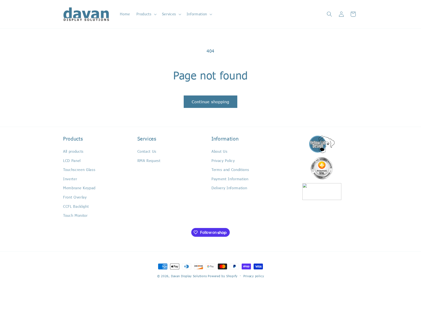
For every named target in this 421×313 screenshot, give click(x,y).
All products (73, 151)
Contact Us (147, 151)
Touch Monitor (75, 215)
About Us (219, 151)
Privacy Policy (223, 160)
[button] (146, 14)
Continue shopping (211, 101)
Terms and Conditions (230, 169)
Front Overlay (75, 197)
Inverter (70, 179)
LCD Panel (72, 160)
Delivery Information (229, 188)
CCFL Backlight (76, 206)
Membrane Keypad (79, 188)
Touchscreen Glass (79, 169)
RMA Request (149, 160)
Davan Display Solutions (189, 276)
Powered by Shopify (223, 276)
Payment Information (230, 179)
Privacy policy (253, 276)
